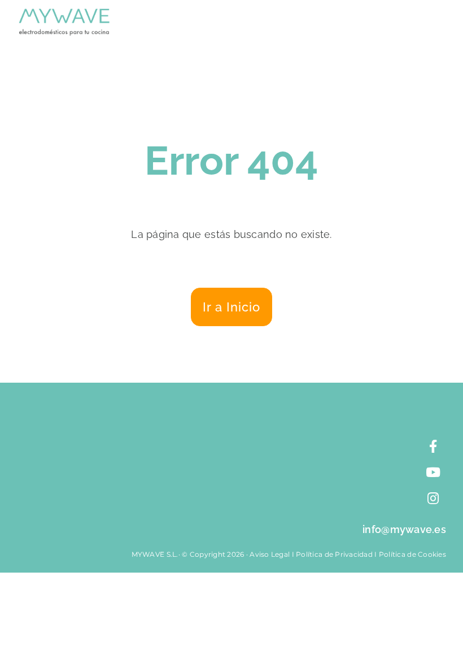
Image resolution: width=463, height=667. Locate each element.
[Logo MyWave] (64, 13)
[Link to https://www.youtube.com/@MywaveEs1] (433, 473)
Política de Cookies (412, 554)
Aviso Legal (270, 554)
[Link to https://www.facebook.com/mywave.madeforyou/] (433, 447)
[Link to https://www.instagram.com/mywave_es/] (433, 499)
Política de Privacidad (334, 554)
